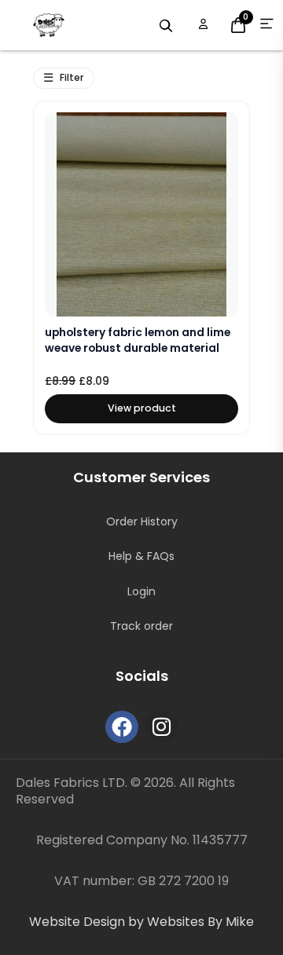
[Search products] (166, 26)
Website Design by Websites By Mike (141, 922)
